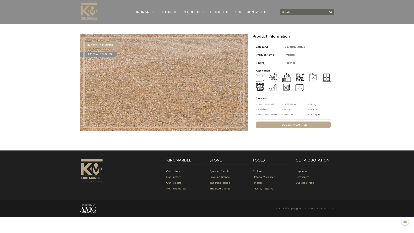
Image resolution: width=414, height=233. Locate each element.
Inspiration (302, 171)
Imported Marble (219, 182)
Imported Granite (219, 188)
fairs (238, 12)
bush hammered (268, 114)
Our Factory (173, 176)
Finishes (257, 182)
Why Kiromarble (176, 188)
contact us (258, 12)
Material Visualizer (264, 176)
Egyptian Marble (219, 171)
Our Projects (173, 182)
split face (290, 104)
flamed (314, 109)
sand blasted (266, 104)
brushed (289, 114)
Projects (219, 12)
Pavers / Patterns (263, 188)
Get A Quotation (312, 160)
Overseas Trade (305, 182)
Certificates (302, 176)
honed (288, 109)
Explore (257, 171)
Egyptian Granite (219, 176)
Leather (262, 109)
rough (314, 104)
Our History (173, 171)
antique (315, 114)
